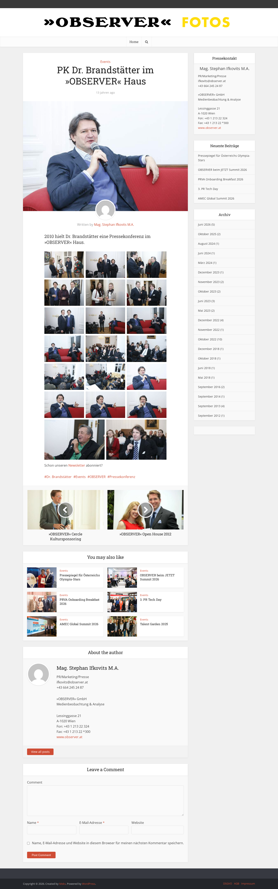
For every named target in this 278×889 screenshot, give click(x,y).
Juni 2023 (204, 301)
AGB (236, 883)
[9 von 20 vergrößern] (154, 313)
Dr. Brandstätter (59, 477)
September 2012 (209, 416)
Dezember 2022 (208, 320)
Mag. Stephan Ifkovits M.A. (114, 224)
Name (33, 822)
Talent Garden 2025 (154, 624)
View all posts (40, 752)
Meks (62, 884)
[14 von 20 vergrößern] (113, 369)
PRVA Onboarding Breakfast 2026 (220, 179)
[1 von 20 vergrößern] (71, 257)
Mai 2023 (204, 310)
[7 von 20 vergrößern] (71, 313)
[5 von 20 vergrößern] (113, 285)
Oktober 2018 (207, 358)
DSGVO (227, 883)
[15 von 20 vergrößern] (154, 369)
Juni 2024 (204, 253)
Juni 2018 (204, 368)
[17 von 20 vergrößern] (113, 397)
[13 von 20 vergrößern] (71, 369)
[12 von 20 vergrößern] (154, 341)
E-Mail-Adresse (92, 822)
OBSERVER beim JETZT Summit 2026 (157, 577)
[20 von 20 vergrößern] (154, 425)
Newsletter (76, 465)
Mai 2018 (204, 377)
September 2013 (209, 406)
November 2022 (209, 330)
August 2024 (206, 244)
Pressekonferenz (122, 477)
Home (133, 41)
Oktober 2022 (207, 339)
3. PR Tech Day (151, 599)
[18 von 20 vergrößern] (154, 397)
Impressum (248, 883)
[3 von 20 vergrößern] (154, 257)
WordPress (88, 884)
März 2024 (205, 263)
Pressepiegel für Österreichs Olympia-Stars (80, 577)
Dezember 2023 (208, 272)
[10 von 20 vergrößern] (71, 341)
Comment (34, 782)
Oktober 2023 (207, 291)
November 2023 (209, 282)
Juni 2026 (204, 224)
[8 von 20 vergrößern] (113, 313)
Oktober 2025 (207, 234)
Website (137, 822)
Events (105, 61)
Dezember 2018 (208, 349)
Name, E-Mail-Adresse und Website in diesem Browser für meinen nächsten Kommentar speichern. (108, 843)
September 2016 (209, 387)
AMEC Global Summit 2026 (79, 624)
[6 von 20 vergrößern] (154, 285)
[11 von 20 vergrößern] (113, 341)
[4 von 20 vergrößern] (71, 285)
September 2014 (209, 396)
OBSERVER (98, 477)
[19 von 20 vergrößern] (92, 425)
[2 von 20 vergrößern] (113, 257)
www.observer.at (69, 737)
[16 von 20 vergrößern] (71, 397)
